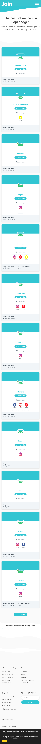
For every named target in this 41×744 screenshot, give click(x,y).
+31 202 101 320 (6, 706)
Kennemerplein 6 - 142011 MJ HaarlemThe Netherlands (8, 699)
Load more (20, 614)
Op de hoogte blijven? (28, 693)
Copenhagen (6, 629)
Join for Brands (6, 671)
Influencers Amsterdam (9, 726)
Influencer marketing (9, 668)
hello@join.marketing (9, 709)
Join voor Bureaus (7, 677)
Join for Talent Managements (6, 681)
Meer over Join (26, 668)
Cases (23, 674)
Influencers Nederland (8, 723)
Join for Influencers (7, 674)
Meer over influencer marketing (27, 681)
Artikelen (24, 671)
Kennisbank (25, 677)
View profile (20, 69)
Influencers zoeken (8, 720)
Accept (4, 741)
